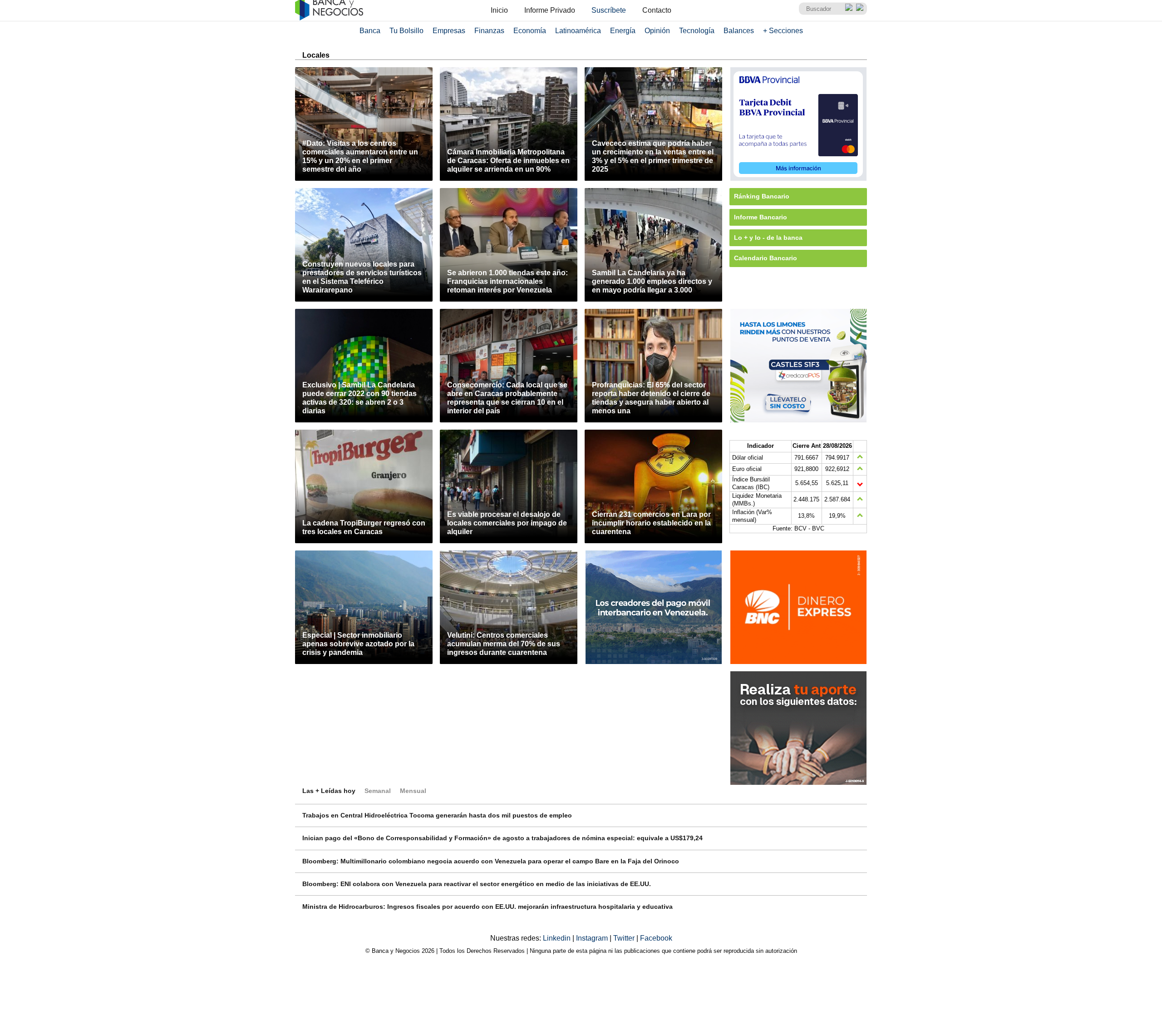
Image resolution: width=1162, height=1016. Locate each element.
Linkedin (557, 938)
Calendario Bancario (765, 258)
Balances (739, 31)
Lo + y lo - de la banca (768, 237)
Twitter (624, 938)
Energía (622, 31)
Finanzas (489, 31)
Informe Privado (549, 10)
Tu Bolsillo (406, 31)
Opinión (657, 31)
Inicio (499, 10)
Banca (369, 31)
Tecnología (696, 31)
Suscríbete (608, 10)
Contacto (656, 10)
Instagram (593, 938)
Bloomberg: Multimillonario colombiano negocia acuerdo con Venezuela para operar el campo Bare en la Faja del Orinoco (490, 861)
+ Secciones (783, 31)
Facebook (656, 938)
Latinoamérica (578, 31)
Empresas (449, 31)
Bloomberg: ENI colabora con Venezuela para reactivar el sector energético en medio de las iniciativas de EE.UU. (476, 883)
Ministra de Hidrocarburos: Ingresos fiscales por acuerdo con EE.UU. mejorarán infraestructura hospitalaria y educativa (487, 906)
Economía (529, 31)
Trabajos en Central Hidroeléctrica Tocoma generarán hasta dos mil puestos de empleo (437, 815)
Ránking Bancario (761, 196)
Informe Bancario (760, 217)
